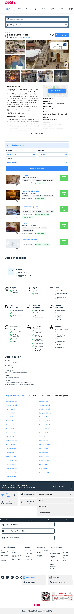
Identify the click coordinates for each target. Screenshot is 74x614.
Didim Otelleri (11, 476)
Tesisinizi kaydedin (57, 486)
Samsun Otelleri (11, 472)
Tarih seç (64, 178)
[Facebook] (2, 577)
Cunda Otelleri (11, 429)
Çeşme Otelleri (44, 401)
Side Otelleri (10, 421)
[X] (12, 577)
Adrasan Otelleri (44, 429)
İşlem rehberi (16, 559)
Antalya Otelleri (11, 405)
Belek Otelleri (44, 464)
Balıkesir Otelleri (12, 449)
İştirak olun (70, 520)
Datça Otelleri (11, 453)
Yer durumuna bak (37, 169)
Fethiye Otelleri (11, 468)
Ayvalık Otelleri (11, 413)
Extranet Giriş (9, 495)
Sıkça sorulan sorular (16, 551)
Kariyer (64, 560)
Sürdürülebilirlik (55, 553)
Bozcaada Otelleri (45, 425)
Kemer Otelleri (11, 456)
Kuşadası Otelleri (45, 472)
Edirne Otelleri (44, 453)
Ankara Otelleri (44, 405)
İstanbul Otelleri (11, 401)
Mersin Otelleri (11, 464)
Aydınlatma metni (54, 561)
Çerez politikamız (65, 551)
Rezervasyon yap (62, 35)
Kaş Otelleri (43, 468)
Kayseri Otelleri (44, 445)
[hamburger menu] (51, 3)
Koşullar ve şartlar (53, 557)
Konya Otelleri (11, 445)
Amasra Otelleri (11, 433)
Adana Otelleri (44, 437)
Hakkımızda (54, 551)
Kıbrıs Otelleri (11, 437)
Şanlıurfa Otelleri (12, 460)
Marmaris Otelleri (45, 460)
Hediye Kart (28, 551)
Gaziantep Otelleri (45, 421)
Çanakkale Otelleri (45, 433)
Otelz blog (28, 494)
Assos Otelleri (44, 456)
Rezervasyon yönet (28, 520)
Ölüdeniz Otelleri (12, 425)
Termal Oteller (25, 9)
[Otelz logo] (10, 3)
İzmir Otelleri (10, 417)
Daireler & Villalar (59, 9)
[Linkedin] (17, 577)
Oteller (11, 9)
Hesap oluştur (29, 559)
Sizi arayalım (9, 502)
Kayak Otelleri (42, 9)
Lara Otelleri (43, 441)
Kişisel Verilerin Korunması (17, 555)
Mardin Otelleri (44, 409)
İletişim (50, 520)
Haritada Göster (58, 91)
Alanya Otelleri (11, 409)
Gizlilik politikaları (53, 565)
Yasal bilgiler (54, 569)
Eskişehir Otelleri (45, 413)
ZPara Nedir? (29, 553)
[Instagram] (7, 577)
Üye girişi (27, 556)
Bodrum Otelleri (11, 441)
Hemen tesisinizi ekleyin (42, 551)
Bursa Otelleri (44, 417)
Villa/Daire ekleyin (40, 555)
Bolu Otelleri (43, 449)
